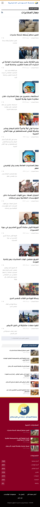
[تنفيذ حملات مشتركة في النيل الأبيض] (29, 316)
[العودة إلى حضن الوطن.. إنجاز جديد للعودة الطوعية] (35, 376)
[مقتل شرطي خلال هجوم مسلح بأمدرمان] (35, 384)
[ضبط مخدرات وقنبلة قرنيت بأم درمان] (35, 368)
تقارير (37, 472)
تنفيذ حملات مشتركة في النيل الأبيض (22, 326)
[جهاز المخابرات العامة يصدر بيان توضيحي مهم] (29, 156)
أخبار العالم (36, 113)
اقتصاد (36, 480)
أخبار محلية (36, 20)
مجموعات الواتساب (10, 494)
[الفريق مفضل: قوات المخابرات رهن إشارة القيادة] (29, 250)
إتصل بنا (21, 494)
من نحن (20, 498)
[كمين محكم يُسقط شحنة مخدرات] (29, 26)
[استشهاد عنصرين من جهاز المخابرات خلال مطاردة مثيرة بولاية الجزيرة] (29, 87)
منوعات (36, 476)
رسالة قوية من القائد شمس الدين (24, 299)
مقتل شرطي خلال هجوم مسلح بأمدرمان (17, 382)
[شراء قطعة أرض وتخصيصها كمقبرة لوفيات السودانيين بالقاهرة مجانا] (35, 361)
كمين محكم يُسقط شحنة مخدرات (24, 35)
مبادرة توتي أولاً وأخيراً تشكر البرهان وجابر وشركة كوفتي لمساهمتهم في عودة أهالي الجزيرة (21, 131)
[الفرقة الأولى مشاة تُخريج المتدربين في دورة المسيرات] (29, 218)
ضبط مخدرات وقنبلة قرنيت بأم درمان (18, 366)
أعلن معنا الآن (31, 494)
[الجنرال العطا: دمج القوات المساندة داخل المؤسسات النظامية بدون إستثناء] (29, 186)
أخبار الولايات (35, 81)
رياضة (37, 483)
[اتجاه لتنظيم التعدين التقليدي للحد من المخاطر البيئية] (35, 392)
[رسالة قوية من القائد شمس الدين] (29, 289)
